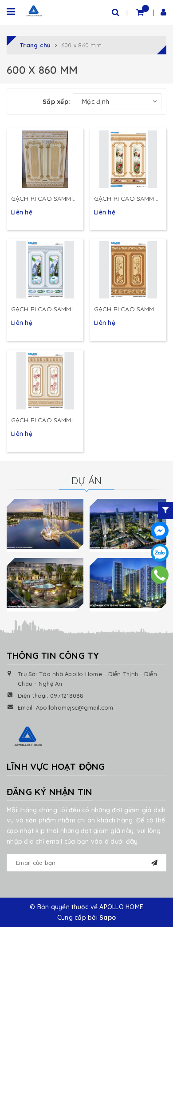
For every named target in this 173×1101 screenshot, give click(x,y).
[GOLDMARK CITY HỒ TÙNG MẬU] (128, 583)
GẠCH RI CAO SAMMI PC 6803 (125, 309)
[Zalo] (160, 553)
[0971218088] (159, 575)
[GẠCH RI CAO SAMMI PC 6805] (45, 159)
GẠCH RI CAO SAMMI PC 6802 (42, 420)
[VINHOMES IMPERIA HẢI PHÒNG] (45, 583)
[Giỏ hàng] (140, 12)
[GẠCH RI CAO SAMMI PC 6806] (128, 159)
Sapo (107, 917)
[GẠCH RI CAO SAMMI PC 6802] (45, 381)
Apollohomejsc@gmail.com (75, 707)
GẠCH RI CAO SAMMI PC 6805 (42, 199)
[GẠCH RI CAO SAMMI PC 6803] (128, 270)
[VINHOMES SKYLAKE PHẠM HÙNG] (45, 523)
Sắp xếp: (56, 102)
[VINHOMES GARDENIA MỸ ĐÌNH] (128, 523)
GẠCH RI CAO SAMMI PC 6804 (42, 309)
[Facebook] (160, 530)
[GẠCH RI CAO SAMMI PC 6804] (45, 270)
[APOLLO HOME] (34, 10)
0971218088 (67, 695)
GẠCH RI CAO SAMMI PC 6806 (125, 199)
